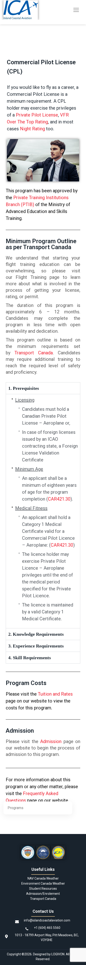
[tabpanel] (43, 511)
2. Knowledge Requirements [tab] (36, 634)
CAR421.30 (59, 499)
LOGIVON (57, 954)
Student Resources (43, 888)
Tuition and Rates (55, 694)
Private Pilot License (37, 115)
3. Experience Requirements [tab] (36, 645)
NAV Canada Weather (43, 878)
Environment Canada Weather (43, 883)
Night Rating (32, 128)
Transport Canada (33, 353)
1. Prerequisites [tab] (23, 388)
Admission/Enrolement (43, 893)
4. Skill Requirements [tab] (29, 657)
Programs (15, 808)
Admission (50, 741)
